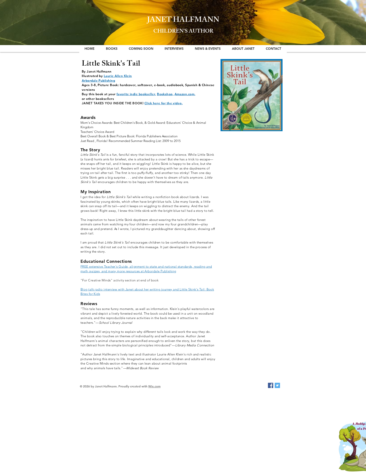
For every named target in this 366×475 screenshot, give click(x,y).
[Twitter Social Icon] (277, 385)
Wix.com (154, 386)
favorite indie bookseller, (136, 94)
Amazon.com (185, 94)
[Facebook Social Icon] (270, 385)
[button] (111, 48)
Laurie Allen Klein (118, 76)
